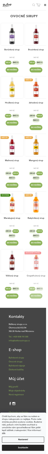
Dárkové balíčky (16, 370)
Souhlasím (23, 448)
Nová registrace (16, 395)
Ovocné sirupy (15, 362)
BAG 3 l (15, 62)
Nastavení (23, 440)
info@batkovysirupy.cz (19, 341)
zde (3, 433)
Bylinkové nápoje (17, 366)
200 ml (32, 116)
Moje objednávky (17, 391)
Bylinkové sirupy (16, 358)
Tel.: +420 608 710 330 (18, 337)
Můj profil (13, 387)
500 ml (8, 62)
